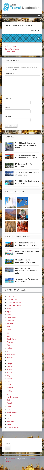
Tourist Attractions (14, 302)
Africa (9, 308)
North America (12, 397)
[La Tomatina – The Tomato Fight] (22, 226)
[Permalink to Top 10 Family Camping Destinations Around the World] (10, 147)
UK (8, 394)
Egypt (9, 311)
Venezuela (11, 421)
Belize (9, 400)
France (9, 369)
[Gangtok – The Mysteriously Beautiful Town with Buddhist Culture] (10, 202)
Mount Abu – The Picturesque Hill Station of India (26, 270)
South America (12, 412)
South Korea (11, 339)
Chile (8, 418)
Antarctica (10, 324)
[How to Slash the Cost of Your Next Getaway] (22, 214)
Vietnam (10, 351)
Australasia (11, 354)
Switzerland (11, 388)
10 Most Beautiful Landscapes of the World (25, 261)
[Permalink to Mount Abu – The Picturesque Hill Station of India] (10, 270)
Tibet (9, 345)
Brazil (9, 415)
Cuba (9, 406)
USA (8, 409)
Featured (10, 296)
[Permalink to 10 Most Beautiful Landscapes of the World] (10, 262)
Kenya (9, 314)
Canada (10, 403)
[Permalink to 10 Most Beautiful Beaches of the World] (10, 281)
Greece (9, 372)
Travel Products (13, 427)
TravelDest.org (10, 459)
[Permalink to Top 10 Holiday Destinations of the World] (10, 183)
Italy (8, 375)
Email (7, 107)
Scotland (10, 382)
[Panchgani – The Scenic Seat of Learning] (10, 214)
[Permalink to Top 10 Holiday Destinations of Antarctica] (10, 174)
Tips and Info (12, 299)
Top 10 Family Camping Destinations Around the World (25, 145)
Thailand (10, 342)
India (8, 333)
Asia (8, 327)
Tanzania (10, 321)
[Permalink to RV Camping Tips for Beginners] (10, 166)
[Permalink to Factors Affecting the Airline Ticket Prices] (10, 253)
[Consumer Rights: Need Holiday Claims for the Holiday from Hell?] (22, 202)
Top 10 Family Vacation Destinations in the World (26, 156)
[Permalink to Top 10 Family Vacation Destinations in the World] (10, 157)
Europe (9, 363)
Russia (9, 379)
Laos (9, 336)
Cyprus (9, 366)
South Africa (11, 317)
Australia (10, 357)
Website (8, 116)
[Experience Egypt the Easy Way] (10, 226)
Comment (9, 73)
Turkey (9, 348)
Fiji (8, 360)
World (9, 424)
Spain (9, 385)
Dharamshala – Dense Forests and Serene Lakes (12, 49)
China (9, 330)
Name (8, 99)
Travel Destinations (14, 305)
